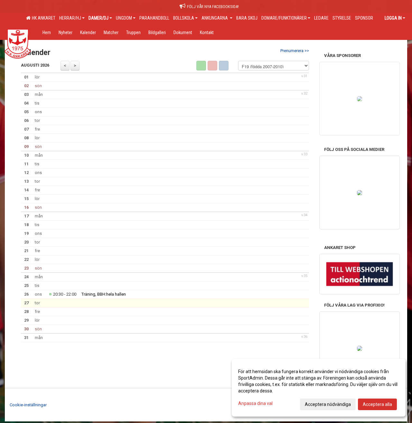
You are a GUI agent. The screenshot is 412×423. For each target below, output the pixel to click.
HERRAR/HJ (70, 18)
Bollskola (183, 18)
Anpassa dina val (255, 403)
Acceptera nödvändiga (328, 404)
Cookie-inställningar (28, 404)
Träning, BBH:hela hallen (103, 294)
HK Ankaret (42, 18)
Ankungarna (215, 18)
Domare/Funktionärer (284, 18)
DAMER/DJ (98, 18)
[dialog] (319, 388)
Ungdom (124, 18)
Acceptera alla (377, 404)
